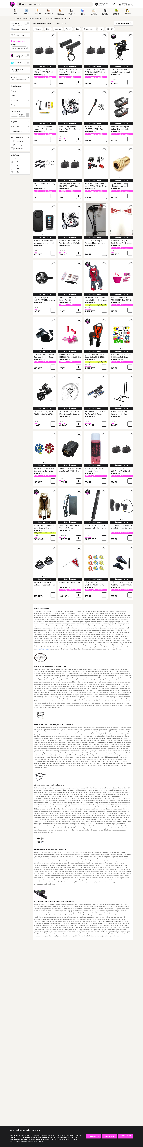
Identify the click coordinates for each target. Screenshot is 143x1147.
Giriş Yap (130, 5)
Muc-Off (110, 29)
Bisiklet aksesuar (44, 649)
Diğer (48, 29)
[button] (69, 63)
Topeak (68, 29)
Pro (101, 29)
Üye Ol (124, 5)
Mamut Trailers (89, 29)
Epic (77, 29)
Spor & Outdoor (23, 18)
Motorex (58, 29)
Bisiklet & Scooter (35, 18)
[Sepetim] (113, 4)
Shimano (38, 29)
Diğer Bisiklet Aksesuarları (63, 18)
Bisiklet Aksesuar (48, 18)
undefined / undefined (20, 29)
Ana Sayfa (13, 18)
